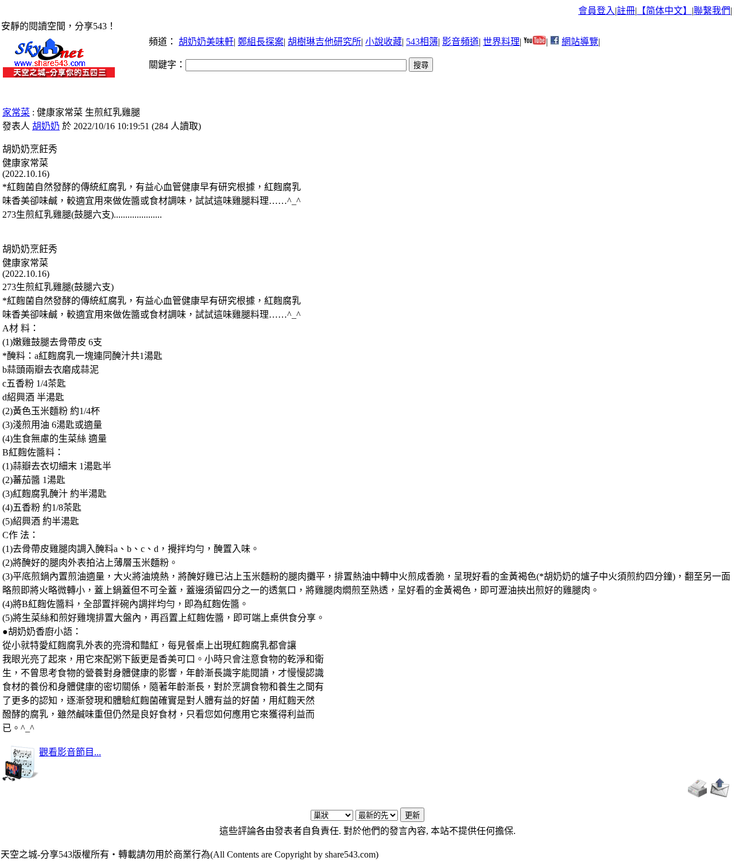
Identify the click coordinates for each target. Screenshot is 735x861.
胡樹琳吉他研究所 (324, 42)
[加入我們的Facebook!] (554, 42)
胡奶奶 (46, 126)
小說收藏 (383, 42)
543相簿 (422, 42)
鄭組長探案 (261, 42)
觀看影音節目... (70, 752)
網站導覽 (580, 42)
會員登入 (596, 11)
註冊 (626, 11)
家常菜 (16, 112)
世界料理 (501, 42)
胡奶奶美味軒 (206, 42)
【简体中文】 (664, 11)
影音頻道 (460, 42)
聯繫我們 (712, 11)
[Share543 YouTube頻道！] (535, 42)
